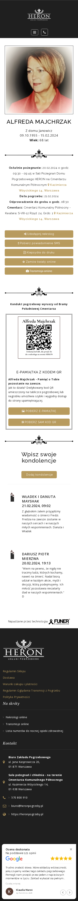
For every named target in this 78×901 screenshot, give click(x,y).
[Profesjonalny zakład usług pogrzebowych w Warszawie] (39, 15)
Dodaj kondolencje (39, 474)
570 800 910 (19, 797)
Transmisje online (17, 724)
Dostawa (9, 677)
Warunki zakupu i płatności (20, 684)
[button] (71, 849)
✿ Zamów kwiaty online (39, 261)
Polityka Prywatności (16, 697)
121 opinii (30, 853)
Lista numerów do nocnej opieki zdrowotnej (34, 731)
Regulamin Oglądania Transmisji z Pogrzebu (31, 690)
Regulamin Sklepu (14, 671)
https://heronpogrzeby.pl (27, 814)
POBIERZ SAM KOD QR (40, 422)
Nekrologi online (16, 717)
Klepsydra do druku (40, 252)
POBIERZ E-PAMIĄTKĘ (40, 411)
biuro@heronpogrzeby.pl (27, 806)
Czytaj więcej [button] (13, 883)
